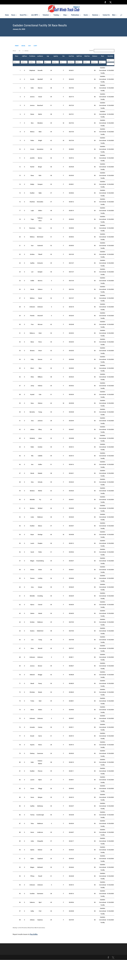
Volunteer (46, 15)
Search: (91, 50)
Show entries (20, 50)
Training (56, 15)
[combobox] (20, 51)
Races (13, 15)
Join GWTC (34, 15)
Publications (75, 15)
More (113, 15)
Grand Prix (23, 15)
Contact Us (106, 15)
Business (95, 15)
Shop (65, 15)
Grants (86, 15)
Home (7, 15)
